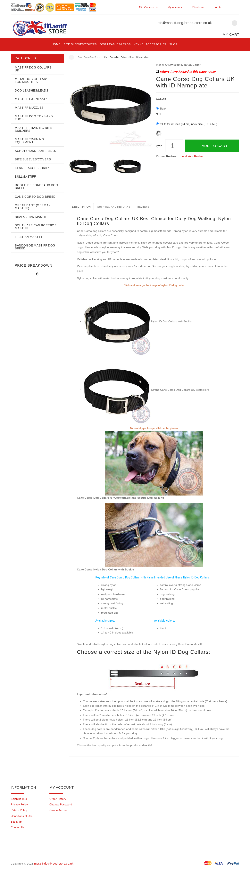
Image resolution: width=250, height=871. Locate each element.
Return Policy (19, 810)
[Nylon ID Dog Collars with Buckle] (117, 321)
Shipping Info (19, 798)
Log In (217, 7)
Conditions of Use (22, 816)
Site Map (16, 821)
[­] (235, 8)
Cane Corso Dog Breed (89, 57)
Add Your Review (192, 156)
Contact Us (17, 827)
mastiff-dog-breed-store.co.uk (53, 863)
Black (163, 108)
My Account (175, 7)
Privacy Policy (19, 804)
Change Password (60, 804)
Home (71, 57)
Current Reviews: (166, 156)
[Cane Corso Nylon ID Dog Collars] (154, 534)
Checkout (198, 7)
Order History (57, 798)
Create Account (58, 810)
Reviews (143, 206)
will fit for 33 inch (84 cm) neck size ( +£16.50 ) (188, 123)
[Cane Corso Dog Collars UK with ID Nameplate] (88, 167)
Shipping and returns (113, 206)
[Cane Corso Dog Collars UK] (117, 389)
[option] (88, 167)
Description (81, 206)
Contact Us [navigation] (151, 7)
